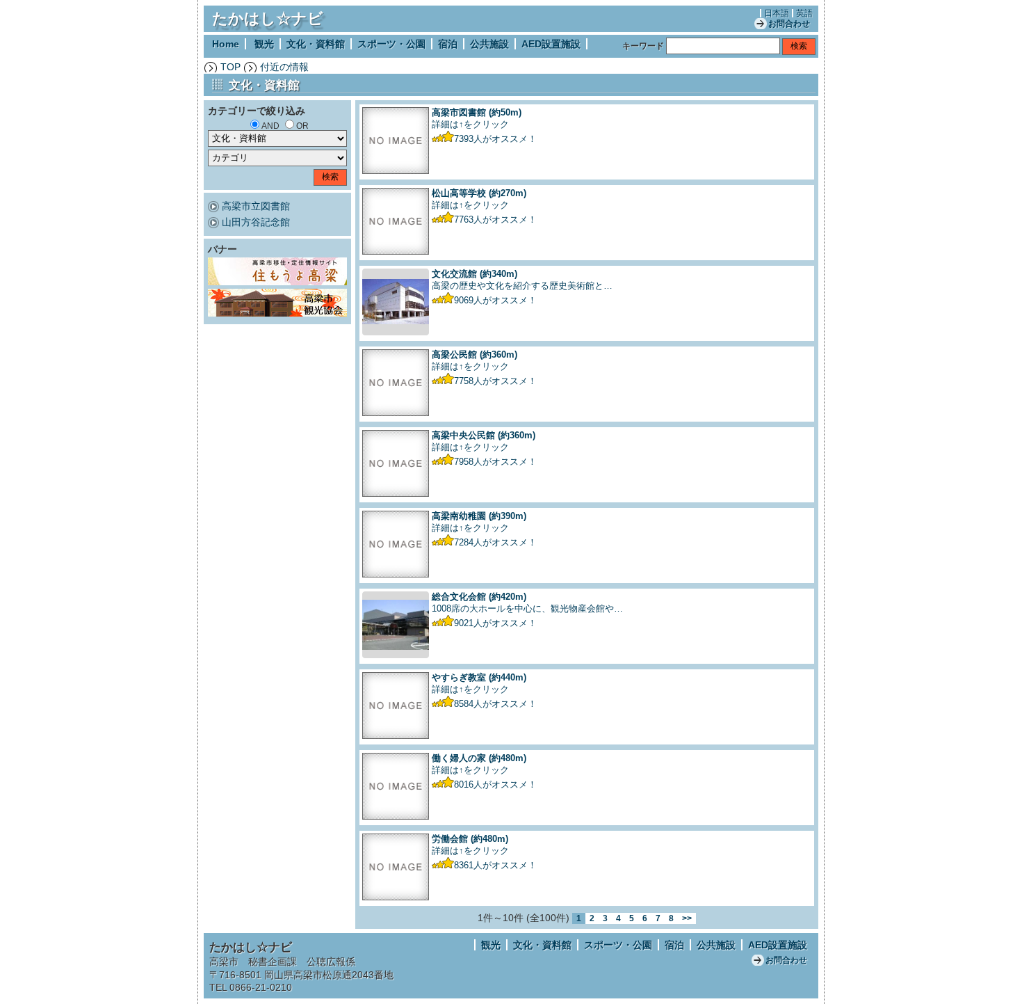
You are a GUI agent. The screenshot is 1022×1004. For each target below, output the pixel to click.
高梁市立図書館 (256, 206)
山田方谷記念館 (256, 222)
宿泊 (447, 43)
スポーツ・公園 (391, 43)
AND (270, 126)
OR (302, 126)
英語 (804, 13)
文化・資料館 (315, 43)
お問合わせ (789, 23)
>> (687, 918)
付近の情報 (284, 66)
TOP (230, 66)
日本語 (776, 13)
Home (225, 43)
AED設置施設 (551, 43)
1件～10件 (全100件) (523, 917)
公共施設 (489, 43)
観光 (264, 43)
